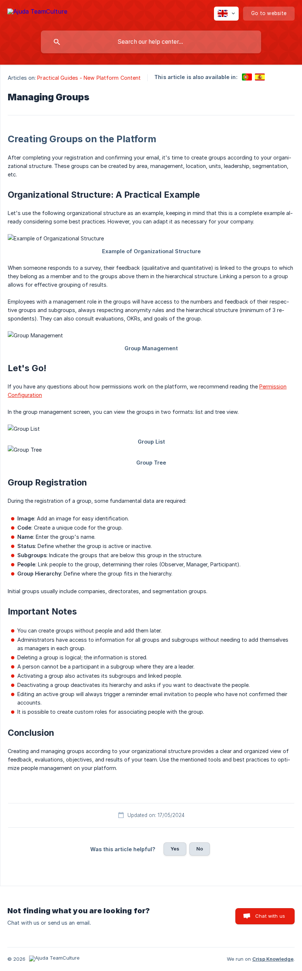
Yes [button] (175, 849)
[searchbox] (151, 42)
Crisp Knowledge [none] (273, 959)
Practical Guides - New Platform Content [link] (89, 78)
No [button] (199, 849)
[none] (37, 13)
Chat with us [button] (270, 916)
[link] (247, 77)
